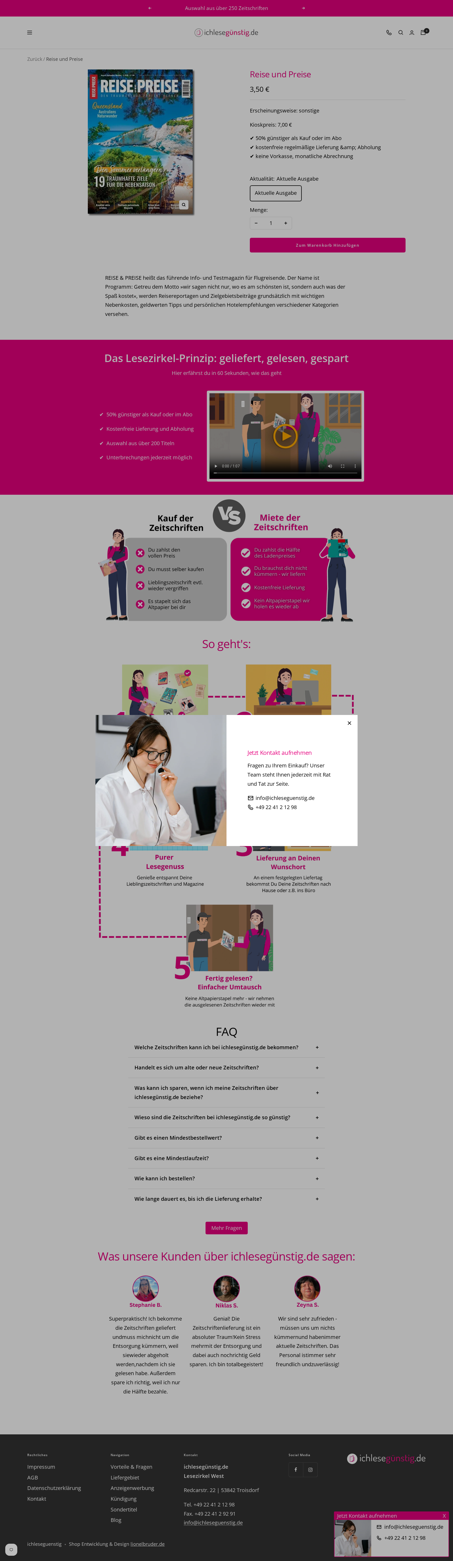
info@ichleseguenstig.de (285, 797)
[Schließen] (349, 723)
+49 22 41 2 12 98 (276, 807)
